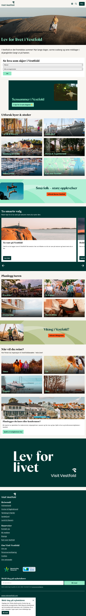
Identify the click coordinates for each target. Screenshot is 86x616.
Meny (81, 3)
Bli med (74, 583)
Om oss (4, 549)
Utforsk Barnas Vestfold (56, 194)
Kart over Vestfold (8, 540)
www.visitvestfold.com (9, 596)
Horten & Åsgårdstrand (9, 509)
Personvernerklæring (9, 552)
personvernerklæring (37, 587)
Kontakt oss (5, 529)
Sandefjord (5, 516)
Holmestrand (6, 505)
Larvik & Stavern (7, 520)
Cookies (4, 556)
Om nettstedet (6, 560)
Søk (7, 73)
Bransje (4, 536)
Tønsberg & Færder (8, 513)
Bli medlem (5, 532)
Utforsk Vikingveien (56, 335)
